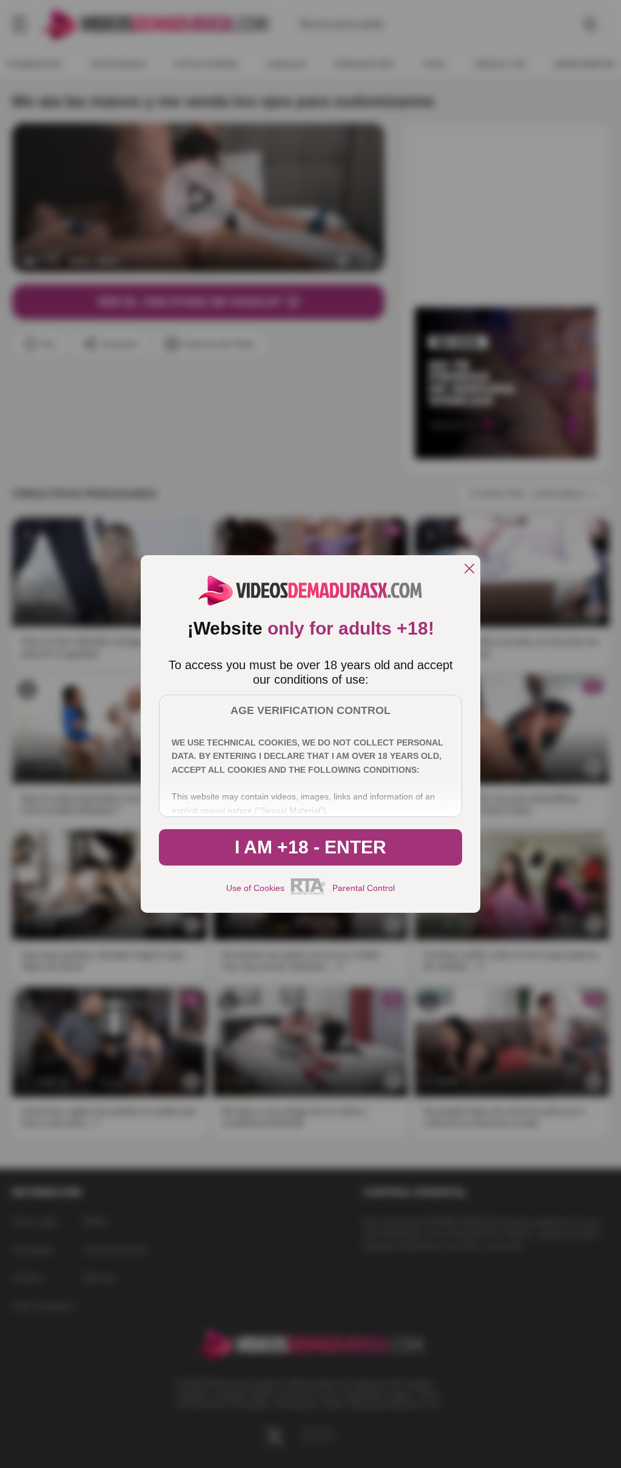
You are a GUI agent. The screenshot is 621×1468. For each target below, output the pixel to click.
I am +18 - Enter (310, 847)
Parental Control (363, 888)
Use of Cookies (255, 888)
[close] (469, 569)
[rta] (308, 893)
